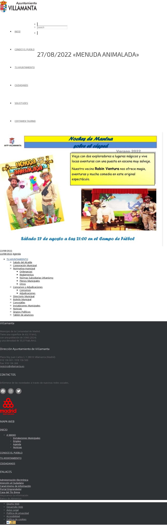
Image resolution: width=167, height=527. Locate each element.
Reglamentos (27, 274)
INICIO (17, 31)
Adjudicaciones (27, 293)
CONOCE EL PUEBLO (24, 49)
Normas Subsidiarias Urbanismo (36, 277)
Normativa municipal (24, 268)
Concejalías (19, 302)
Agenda (17, 253)
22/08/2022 (6, 253)
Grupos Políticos (21, 311)
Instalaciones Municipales (26, 305)
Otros (23, 283)
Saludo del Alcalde (22, 262)
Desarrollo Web (15, 506)
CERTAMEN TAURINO (25, 121)
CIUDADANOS (21, 85)
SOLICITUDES (21, 103)
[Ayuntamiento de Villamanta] (19, 11)
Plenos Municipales (30, 280)
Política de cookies (16, 519)
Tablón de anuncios (23, 314)
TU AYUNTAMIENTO (25, 67)
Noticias (17, 308)
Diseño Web (13, 503)
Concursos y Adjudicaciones (28, 287)
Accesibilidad (13, 516)
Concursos (25, 290)
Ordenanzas (26, 271)
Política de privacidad (18, 513)
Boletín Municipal (22, 299)
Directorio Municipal (23, 296)
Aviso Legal (13, 510)
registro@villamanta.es (12, 366)
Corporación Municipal (25, 265)
